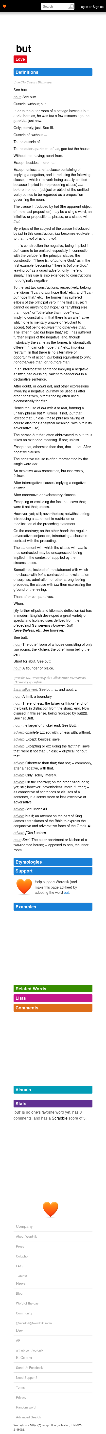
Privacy (21, 1397)
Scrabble (60, 1118)
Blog (19, 1293)
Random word (25, 1407)
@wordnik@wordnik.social (34, 1323)
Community (24, 1313)
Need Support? (26, 1377)
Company (24, 1226)
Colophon (22, 1256)
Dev (19, 1330)
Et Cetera (24, 1357)
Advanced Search (28, 1417)
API (18, 1340)
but (66, 892)
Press (20, 1246)
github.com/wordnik (29, 1350)
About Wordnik (26, 1236)
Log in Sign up (91, 6)
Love (20, 59)
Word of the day (27, 1303)
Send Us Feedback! (30, 1367)
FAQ (19, 1266)
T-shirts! (21, 1276)
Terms (20, 1387)
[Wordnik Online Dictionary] (4, 5)
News (21, 1283)
